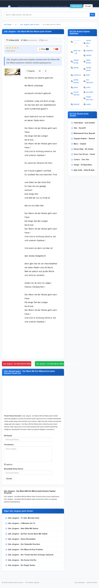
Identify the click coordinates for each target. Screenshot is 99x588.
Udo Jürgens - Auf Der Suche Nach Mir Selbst (27, 534)
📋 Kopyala (30, 71)
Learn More (76, 6)
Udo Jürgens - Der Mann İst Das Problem (25, 549)
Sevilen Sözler (92, 582)
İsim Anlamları (80, 582)
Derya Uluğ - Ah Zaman (83, 149)
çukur (88, 87)
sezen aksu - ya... (88, 43)
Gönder (9, 479)
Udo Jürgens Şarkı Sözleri (29, 24)
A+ (40, 71)
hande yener (88, 69)
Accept (88, 6)
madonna (77, 75)
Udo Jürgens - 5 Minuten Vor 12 (21, 523)
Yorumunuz (9, 445)
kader (88, 104)
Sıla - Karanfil (80, 128)
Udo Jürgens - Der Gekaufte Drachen (24, 544)
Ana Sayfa (7, 24)
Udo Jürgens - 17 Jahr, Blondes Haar (23, 518)
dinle (88, 75)
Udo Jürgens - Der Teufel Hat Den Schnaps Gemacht (30, 555)
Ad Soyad (8, 436)
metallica (89, 50)
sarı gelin (89, 92)
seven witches (76, 93)
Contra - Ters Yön (81, 159)
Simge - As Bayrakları (83, 165)
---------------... (77, 41)
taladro (89, 55)
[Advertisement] (12, 114)
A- (46, 71)
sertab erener (76, 81)
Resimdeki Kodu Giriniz (13, 469)
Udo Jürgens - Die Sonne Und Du (22, 560)
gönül (75, 87)
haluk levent (88, 61)
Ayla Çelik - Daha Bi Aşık (84, 170)
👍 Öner (43, 49)
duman (76, 68)
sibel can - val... (77, 51)
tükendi (76, 104)
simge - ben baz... (90, 98)
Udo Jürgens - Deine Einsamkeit (21, 539)
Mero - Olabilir (80, 144)
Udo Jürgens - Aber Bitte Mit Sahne (23, 528)
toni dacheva (89, 81)
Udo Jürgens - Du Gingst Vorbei (21, 565)
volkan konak (76, 61)
